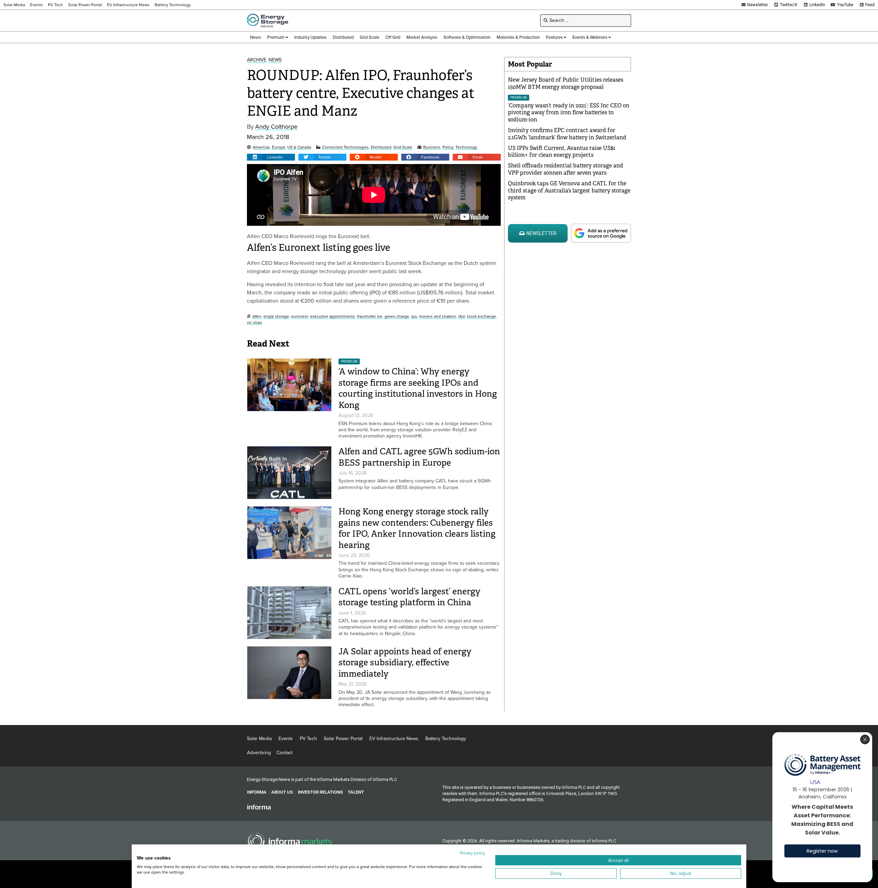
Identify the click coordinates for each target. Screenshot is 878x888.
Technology (466, 147)
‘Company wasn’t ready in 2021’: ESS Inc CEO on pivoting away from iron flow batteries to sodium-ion (568, 113)
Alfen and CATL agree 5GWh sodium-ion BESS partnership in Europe (419, 457)
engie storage (276, 316)
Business (431, 147)
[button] (271, 157)
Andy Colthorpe (276, 127)
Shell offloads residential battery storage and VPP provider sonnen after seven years (565, 169)
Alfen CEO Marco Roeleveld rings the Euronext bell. (309, 235)
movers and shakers (437, 316)
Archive (256, 60)
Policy (447, 147)
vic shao (254, 322)
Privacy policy (472, 853)
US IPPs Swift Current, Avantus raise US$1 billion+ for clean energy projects (561, 151)
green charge (396, 316)
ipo (414, 316)
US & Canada (299, 147)
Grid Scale (402, 147)
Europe (278, 147)
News (275, 60)
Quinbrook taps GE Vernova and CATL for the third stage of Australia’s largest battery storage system (569, 190)
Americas (261, 147)
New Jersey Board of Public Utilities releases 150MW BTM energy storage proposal (565, 83)
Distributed (381, 147)
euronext (299, 316)
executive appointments (332, 316)
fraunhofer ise (369, 316)
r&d (461, 316)
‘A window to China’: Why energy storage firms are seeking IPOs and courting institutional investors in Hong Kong (418, 388)
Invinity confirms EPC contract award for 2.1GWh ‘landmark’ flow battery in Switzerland (567, 134)
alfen (256, 316)
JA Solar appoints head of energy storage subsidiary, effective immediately (405, 662)
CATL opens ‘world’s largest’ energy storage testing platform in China (409, 597)
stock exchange (481, 316)
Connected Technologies (345, 147)
